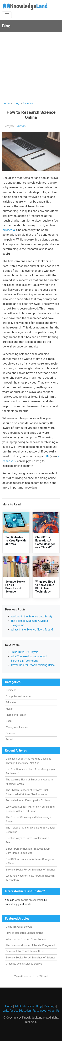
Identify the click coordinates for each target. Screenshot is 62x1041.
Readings (50, 1006)
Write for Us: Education (17, 1010)
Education (11, 702)
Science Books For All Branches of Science (15, 586)
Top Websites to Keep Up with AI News (15, 540)
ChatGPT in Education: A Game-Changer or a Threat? (45, 542)
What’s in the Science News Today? (32, 629)
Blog (16, 103)
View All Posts (22, 976)
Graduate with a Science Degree (24, 963)
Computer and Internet (19, 696)
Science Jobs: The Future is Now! (25, 951)
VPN (46, 456)
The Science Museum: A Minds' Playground (30, 945)
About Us (53, 1010)
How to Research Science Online (24, 932)
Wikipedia (8, 230)
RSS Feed (42, 976)
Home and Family (16, 714)
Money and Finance (17, 727)
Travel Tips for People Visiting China (33, 665)
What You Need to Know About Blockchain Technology (45, 586)
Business (11, 690)
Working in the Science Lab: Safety (31, 616)
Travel (9, 739)
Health (9, 708)
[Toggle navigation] (7, 14)
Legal (9, 720)
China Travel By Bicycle (24, 652)
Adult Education (24, 1006)
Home (6, 103)
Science (28, 103)
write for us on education (29, 899)
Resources (39, 1010)
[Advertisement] (31, 65)
